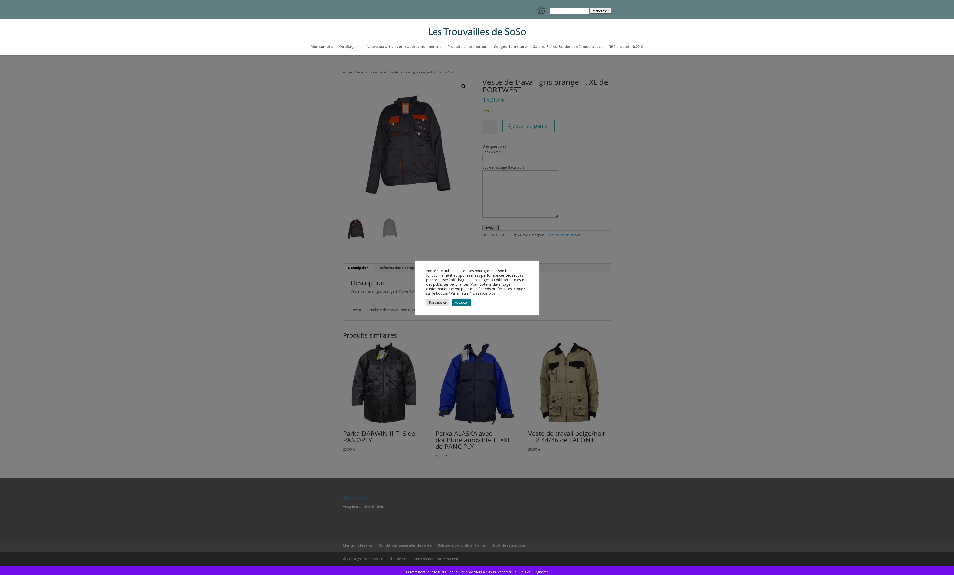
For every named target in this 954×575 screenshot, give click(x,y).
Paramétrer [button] (437, 302)
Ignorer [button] (542, 572)
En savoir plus (484, 293)
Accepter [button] (461, 302)
